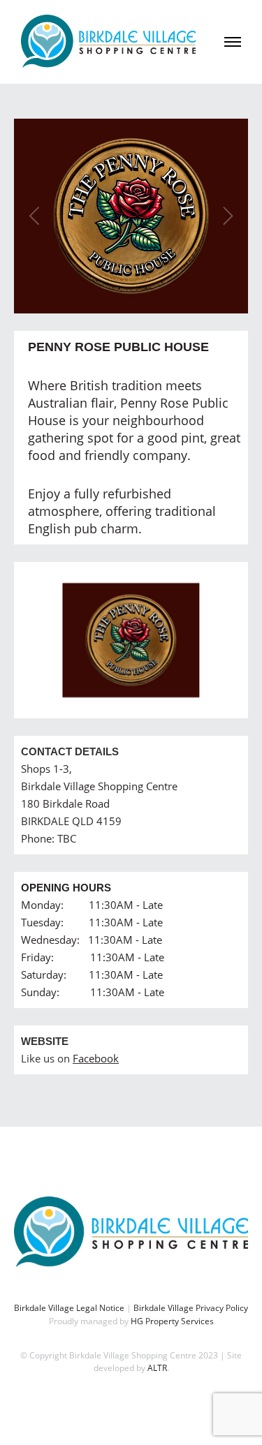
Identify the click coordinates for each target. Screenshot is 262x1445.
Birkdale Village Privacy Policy (190, 1308)
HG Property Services (172, 1321)
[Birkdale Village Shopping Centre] (108, 41)
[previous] (36, 216)
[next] (225, 216)
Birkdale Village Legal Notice (69, 1308)
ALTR (157, 1368)
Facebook (96, 1058)
